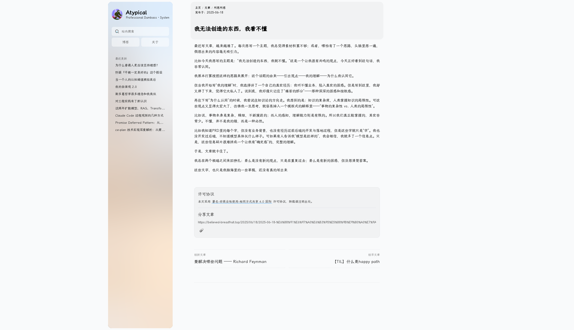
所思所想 (220, 7)
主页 (198, 7)
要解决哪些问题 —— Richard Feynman (230, 261)
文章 (207, 7)
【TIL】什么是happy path (356, 261)
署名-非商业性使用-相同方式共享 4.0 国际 (242, 201)
